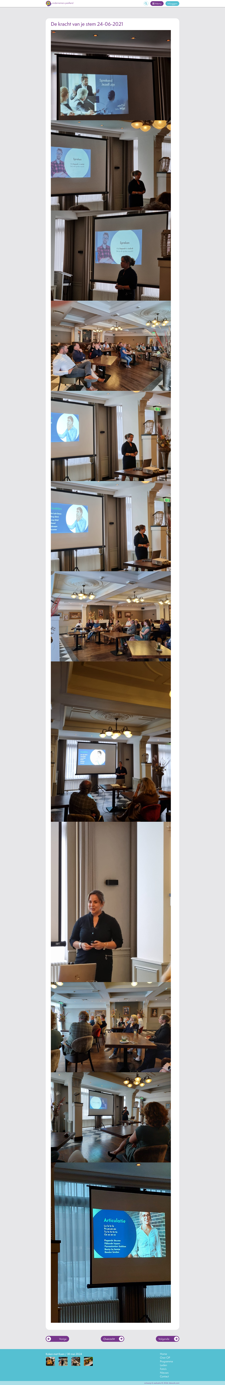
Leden (163, 1365)
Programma (166, 1361)
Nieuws (164, 1372)
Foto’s (163, 1369)
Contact (164, 1376)
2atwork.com (174, 1383)
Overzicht (109, 1339)
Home (163, 1354)
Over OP (165, 1357)
